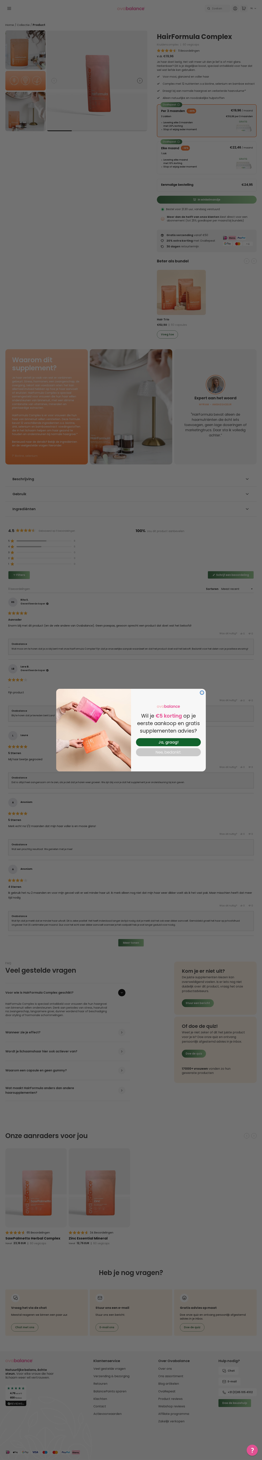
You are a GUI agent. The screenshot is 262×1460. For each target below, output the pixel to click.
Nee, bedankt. (168, 752)
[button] (252, 1450)
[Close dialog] (202, 693)
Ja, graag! (168, 742)
